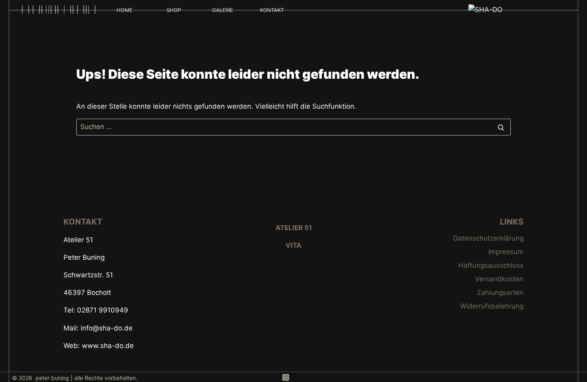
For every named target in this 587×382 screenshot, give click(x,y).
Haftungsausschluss (491, 265)
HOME (125, 10)
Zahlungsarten (500, 292)
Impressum (506, 252)
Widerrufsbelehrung (492, 306)
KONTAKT (272, 10)
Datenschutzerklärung (488, 238)
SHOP (174, 10)
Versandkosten (499, 279)
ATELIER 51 (294, 228)
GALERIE (222, 10)
